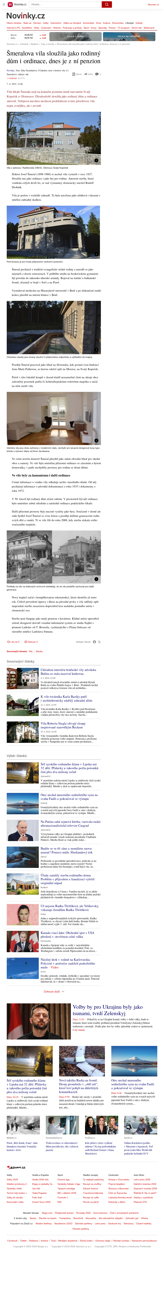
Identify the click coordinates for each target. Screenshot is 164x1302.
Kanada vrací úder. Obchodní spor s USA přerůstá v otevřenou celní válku (67, 935)
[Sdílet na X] (99, 641)
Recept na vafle (91, 1197)
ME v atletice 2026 (66, 1193)
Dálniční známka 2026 (145, 1184)
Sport (86, 27)
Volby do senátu (15, 1197)
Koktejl (139, 23)
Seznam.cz (153, 4)
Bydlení (44, 887)
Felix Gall (37, 1197)
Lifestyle (129, 23)
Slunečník (78, 1218)
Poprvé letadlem (116, 1184)
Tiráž (53, 1240)
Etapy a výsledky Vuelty (44, 1184)
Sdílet (90, 74)
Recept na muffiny (92, 1184)
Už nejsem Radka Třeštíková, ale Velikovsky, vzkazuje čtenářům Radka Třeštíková (70, 908)
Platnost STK (140, 1202)
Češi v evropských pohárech (124, 1213)
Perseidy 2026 (83, 1213)
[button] (54, 138)
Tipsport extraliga (66, 1188)
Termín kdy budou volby (19, 1193)
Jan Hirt (36, 1188)
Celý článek (79, 1029)
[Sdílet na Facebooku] (94, 641)
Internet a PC (13, 27)
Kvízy (93, 27)
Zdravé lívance (90, 1188)
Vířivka (144, 1218)
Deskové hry (114, 1223)
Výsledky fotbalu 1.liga (68, 1184)
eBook (79, 74)
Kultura (106, 23)
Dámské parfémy (83, 1223)
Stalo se (27, 23)
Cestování (46, 27)
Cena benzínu (100, 1213)
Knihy (43, 914)
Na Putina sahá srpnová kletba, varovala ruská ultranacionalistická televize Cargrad (70, 823)
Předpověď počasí (64, 1213)
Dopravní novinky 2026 (145, 1188)
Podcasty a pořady (72, 27)
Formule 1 (62, 1197)
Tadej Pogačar (39, 1193)
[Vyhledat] (107, 4)
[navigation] (3, 4)
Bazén (33, 1218)
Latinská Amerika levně (120, 1197)
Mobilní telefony (44, 1223)
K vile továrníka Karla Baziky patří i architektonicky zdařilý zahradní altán (66, 698)
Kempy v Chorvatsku (118, 1179)
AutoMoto (27, 27)
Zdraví (43, 857)
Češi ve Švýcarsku (117, 1193)
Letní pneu (100, 1223)
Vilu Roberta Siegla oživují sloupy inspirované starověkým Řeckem (63, 725)
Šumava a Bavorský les (120, 1188)
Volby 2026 (12, 1179)
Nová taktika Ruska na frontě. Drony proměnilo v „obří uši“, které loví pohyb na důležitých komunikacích (78, 1086)
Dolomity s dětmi (116, 1202)
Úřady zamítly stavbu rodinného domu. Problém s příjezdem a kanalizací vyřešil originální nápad (67, 879)
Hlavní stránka (14, 23)
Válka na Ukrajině (72, 23)
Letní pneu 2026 (142, 1179)
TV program (124, 27)
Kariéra (44, 1240)
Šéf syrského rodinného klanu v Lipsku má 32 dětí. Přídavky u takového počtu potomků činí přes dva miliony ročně (69, 768)
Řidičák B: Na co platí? (145, 1193)
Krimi (98, 23)
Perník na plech (91, 1202)
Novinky (10, 70)
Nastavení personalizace (144, 1240)
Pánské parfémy (81, 1229)
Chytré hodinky (143, 1223)
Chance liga (63, 1179)
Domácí (37, 23)
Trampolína (65, 1218)
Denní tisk (137, 27)
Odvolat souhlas (121, 1240)
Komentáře (88, 23)
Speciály (102, 27)
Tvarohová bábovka (93, 1193)
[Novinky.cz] (26, 16)
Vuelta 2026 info (40, 1179)
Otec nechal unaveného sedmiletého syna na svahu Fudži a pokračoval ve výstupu (69, 797)
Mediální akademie (68, 1240)
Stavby (39, 651)
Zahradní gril (131, 1218)
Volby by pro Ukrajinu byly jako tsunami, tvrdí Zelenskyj (108, 1010)
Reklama (33, 1240)
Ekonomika (117, 23)
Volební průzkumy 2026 (19, 1184)
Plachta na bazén (48, 1218)
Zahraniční (55, 23)
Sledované (149, 27)
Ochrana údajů (102, 1240)
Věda (36, 27)
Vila (31, 651)
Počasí (112, 27)
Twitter (23, 1240)
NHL (59, 1202)
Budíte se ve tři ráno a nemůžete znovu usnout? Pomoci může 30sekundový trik (67, 850)
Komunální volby (15, 1202)
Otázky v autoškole (143, 1197)
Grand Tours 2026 (41, 1202)
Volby (46, 23)
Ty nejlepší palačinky (93, 1179)
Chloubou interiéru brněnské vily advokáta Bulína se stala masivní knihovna (68, 672)
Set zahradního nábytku (111, 1218)
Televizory (128, 1223)
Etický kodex (86, 1240)
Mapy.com (47, 1213)
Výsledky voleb (14, 1188)
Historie (57, 27)
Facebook (12, 1240)
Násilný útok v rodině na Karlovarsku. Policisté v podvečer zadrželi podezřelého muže (68, 963)
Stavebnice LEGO (63, 1223)
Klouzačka (91, 1218)
